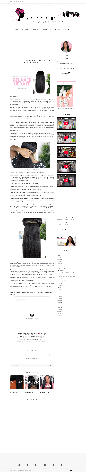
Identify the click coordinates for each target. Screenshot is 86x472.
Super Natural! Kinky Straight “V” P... (46, 391)
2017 (59, 298)
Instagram (66, 219)
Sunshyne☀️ (26, 341)
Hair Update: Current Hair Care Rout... (16, 391)
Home (11, 1)
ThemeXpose (20, 470)
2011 (59, 309)
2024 (59, 255)
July (60, 283)
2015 (59, 302)
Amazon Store (59, 219)
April (60, 289)
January (60, 294)
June (60, 285)
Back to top (73, 470)
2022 (59, 259)
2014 (59, 304)
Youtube (66, 224)
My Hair (28, 358)
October (61, 270)
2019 (59, 265)
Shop (54, 29)
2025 (59, 253)
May (60, 287)
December (61, 266)
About (15, 1)
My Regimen (28, 29)
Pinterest (60, 224)
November (61, 268)
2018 (59, 296)
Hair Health (36, 29)
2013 (59, 305)
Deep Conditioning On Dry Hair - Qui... (31, 391)
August (60, 281)
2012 (59, 307)
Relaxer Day (38, 358)
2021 (59, 261)
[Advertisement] (32, 44)
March (60, 291)
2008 (59, 315)
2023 (59, 257)
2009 (59, 313)
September (61, 280)
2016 (59, 300)
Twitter (72, 219)
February (61, 292)
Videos (59, 29)
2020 (59, 263)
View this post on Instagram (32, 318)
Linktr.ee (20, 1)
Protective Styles (46, 29)
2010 (59, 311)
